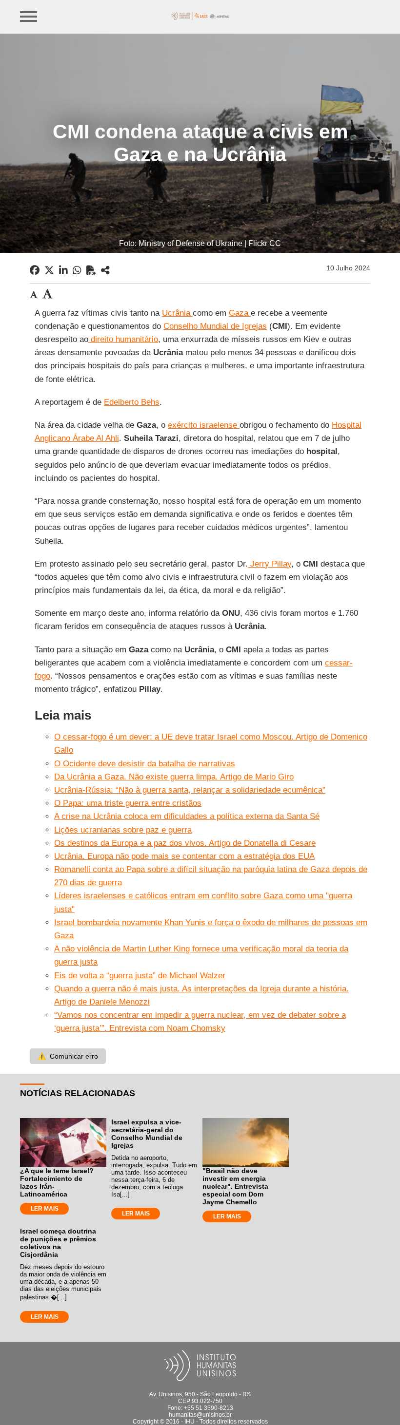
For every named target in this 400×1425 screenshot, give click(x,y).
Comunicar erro (68, 1056)
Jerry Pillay (269, 564)
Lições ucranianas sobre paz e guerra (123, 830)
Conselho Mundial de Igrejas (215, 326)
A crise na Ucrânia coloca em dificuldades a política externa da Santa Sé (187, 816)
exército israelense (204, 425)
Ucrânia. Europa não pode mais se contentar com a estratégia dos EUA (184, 856)
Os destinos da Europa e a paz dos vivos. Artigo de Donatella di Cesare (185, 843)
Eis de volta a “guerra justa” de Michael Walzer (139, 975)
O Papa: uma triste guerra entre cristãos (127, 803)
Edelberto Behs (132, 402)
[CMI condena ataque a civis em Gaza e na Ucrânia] (105, 270)
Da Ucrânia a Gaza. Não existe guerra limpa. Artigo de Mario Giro (174, 776)
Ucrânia (177, 313)
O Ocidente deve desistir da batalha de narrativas (144, 763)
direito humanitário (123, 339)
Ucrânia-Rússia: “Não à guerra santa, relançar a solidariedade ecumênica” (189, 790)
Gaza (240, 313)
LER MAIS (45, 1208)
